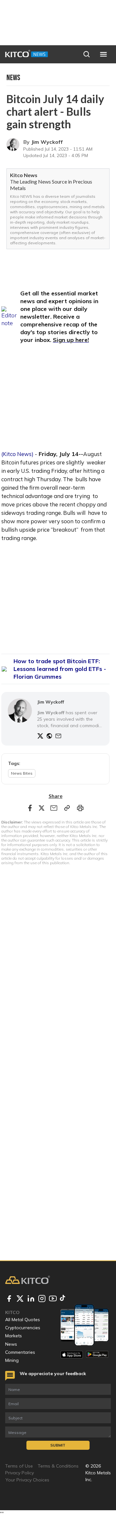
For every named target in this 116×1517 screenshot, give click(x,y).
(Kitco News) (17, 454)
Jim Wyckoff (47, 142)
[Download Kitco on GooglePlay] (97, 1354)
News (11, 1344)
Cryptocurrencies (22, 1328)
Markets (13, 1336)
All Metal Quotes (22, 1319)
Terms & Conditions (58, 1466)
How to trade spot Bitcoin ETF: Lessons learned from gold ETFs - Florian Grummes (60, 668)
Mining (12, 1360)
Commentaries (20, 1352)
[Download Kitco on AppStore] (72, 1354)
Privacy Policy (19, 1473)
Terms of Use (19, 1466)
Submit (57, 1445)
